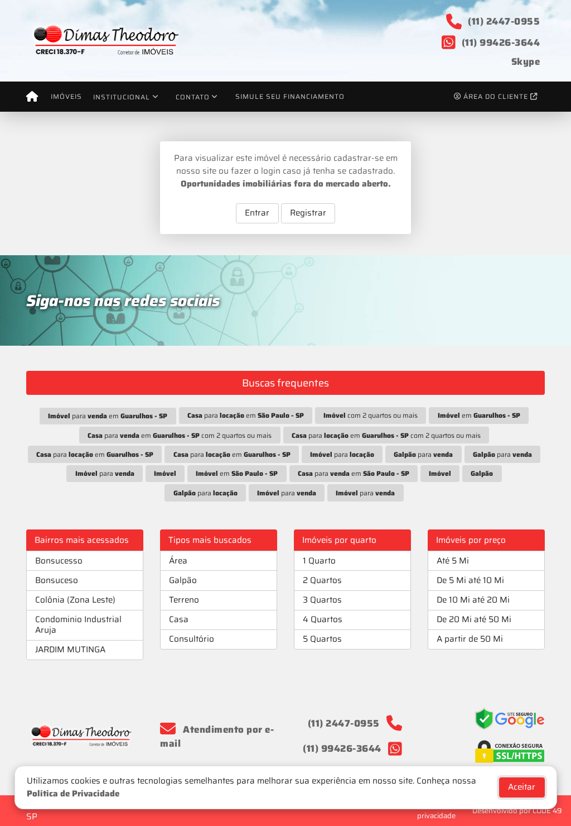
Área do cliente (495, 96)
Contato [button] (193, 97)
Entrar (257, 212)
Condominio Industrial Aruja (78, 625)
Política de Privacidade (73, 793)
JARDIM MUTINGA (70, 649)
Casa (178, 619)
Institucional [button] (121, 97)
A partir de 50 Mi (470, 639)
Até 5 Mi (453, 560)
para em (107, 415)
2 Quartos (322, 580)
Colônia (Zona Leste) (75, 600)
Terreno (184, 600)
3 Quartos (322, 600)
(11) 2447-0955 (504, 21)
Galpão (183, 580)
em (479, 415)
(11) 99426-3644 (501, 42)
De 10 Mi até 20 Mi (473, 600)
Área (178, 560)
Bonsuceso (56, 580)
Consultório (191, 639)
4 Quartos (322, 619)
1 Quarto (319, 560)
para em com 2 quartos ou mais (180, 435)
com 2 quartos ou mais (370, 415)
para (342, 454)
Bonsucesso (59, 560)
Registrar (308, 212)
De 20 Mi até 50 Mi (474, 619)
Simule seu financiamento (290, 96)
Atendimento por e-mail (217, 736)
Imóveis (66, 96)
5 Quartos (322, 639)
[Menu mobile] (32, 97)
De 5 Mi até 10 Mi (470, 580)
